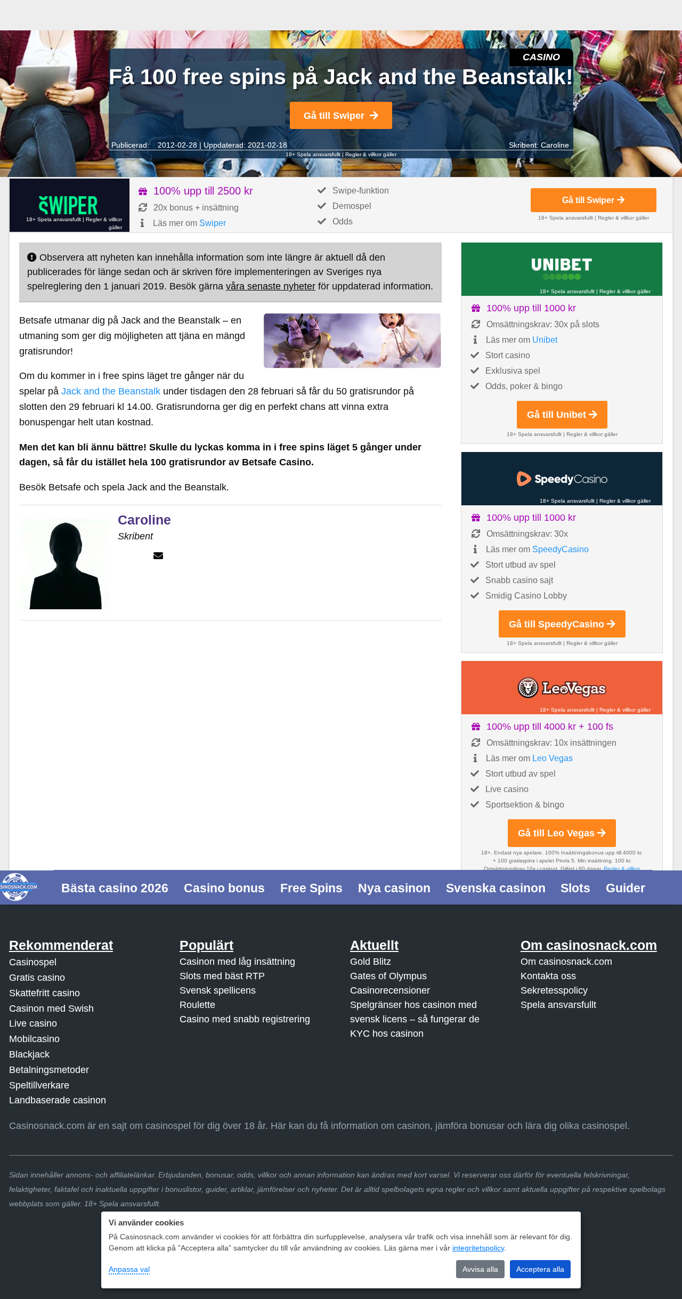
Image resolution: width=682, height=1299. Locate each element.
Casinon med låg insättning (237, 961)
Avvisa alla (480, 1269)
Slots (575, 888)
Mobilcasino (34, 1039)
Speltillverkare (39, 1085)
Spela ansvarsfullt (558, 1004)
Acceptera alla (540, 1269)
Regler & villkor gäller (370, 154)
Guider (625, 888)
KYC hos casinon (387, 1033)
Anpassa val (129, 1269)
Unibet (544, 339)
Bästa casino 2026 (114, 888)
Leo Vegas (552, 758)
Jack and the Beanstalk (110, 391)
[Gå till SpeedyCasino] (561, 478)
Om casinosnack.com (566, 961)
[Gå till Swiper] (69, 205)
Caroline (555, 145)
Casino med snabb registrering (245, 1019)
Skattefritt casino (44, 993)
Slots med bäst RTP (222, 976)
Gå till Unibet (556, 414)
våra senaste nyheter (270, 286)
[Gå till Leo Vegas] (561, 687)
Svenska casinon (496, 888)
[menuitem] (115, 887)
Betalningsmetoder (49, 1069)
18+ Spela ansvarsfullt (313, 154)
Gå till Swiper (334, 115)
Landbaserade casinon (57, 1100)
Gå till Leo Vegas (556, 833)
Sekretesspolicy (554, 990)
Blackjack (29, 1054)
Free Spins (311, 888)
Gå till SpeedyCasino (556, 624)
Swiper (212, 223)
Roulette (197, 1004)
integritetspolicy (478, 1248)
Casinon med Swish (51, 1008)
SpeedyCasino (560, 549)
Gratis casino (37, 977)
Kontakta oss (548, 976)
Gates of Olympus (388, 976)
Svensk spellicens (218, 990)
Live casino (33, 1023)
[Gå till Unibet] (561, 269)
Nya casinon (394, 888)
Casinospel (32, 962)
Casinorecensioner (390, 990)
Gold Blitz (370, 961)
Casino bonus (224, 888)
